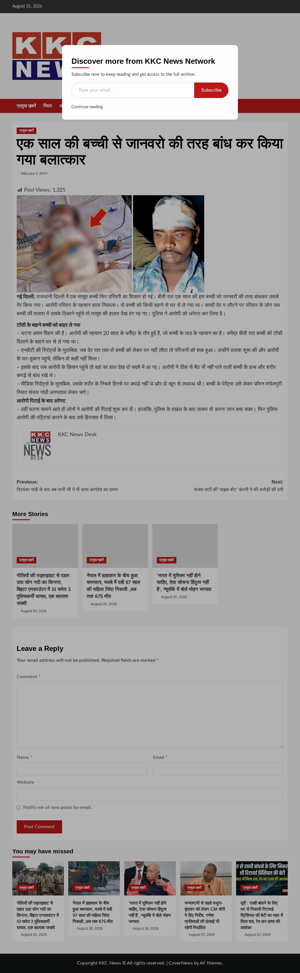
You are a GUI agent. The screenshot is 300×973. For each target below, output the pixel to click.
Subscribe (211, 90)
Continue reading (87, 107)
